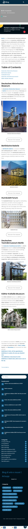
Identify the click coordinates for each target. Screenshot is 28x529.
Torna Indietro (5, 367)
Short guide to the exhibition (8, 459)
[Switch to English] (4, 527)
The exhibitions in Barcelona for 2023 (10, 356)
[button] (23, 2)
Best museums (5, 445)
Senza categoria (5, 457)
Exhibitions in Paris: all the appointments (12, 351)
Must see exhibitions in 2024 (8, 451)
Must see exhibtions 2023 (8, 453)
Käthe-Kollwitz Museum (7, 78)
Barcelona (10, 347)
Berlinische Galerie (6, 72)
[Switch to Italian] (2, 527)
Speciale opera (5, 461)
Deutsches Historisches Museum (9, 71)
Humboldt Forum (5, 74)
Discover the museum (14, 139)
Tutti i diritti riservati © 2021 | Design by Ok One (14, 518)
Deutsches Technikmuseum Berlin (9, 76)
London (23, 345)
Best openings (5, 447)
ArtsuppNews (5, 443)
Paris (19, 345)
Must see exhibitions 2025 (8, 449)
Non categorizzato (11, 12)
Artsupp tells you (5, 441)
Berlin (2, 38)
